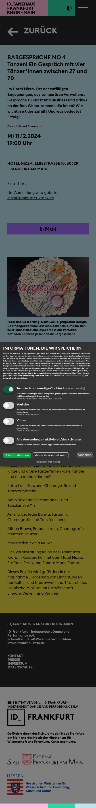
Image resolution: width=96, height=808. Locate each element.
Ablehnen (85, 455)
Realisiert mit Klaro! (48, 461)
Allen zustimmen (17, 455)
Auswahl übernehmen (50, 455)
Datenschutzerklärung (74, 375)
